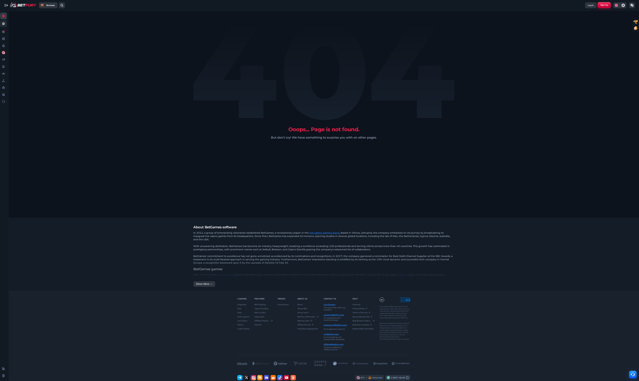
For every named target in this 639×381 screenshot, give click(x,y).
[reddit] (273, 377)
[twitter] (246, 377)
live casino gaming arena (324, 232)
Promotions (283, 304)
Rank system (243, 316)
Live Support (329, 304)
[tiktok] (280, 377)
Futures (257, 325)
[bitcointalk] (260, 377)
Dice (239, 308)
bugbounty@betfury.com (335, 325)
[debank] (293, 377)
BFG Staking (260, 304)
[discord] (266, 377)
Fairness (356, 304)
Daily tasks (259, 316)
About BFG (302, 308)
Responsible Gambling (363, 329)
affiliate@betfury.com (333, 344)
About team (303, 312)
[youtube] (286, 377)
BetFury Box (260, 312)
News (300, 304)
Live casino (242, 321)
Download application (307, 329)
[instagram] (253, 377)
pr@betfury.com (331, 334)
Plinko (240, 325)
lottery (403, 274)
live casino (227, 274)
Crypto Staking (261, 308)
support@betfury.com (334, 315)
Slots (239, 312)
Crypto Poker (243, 329)
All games (241, 304)
